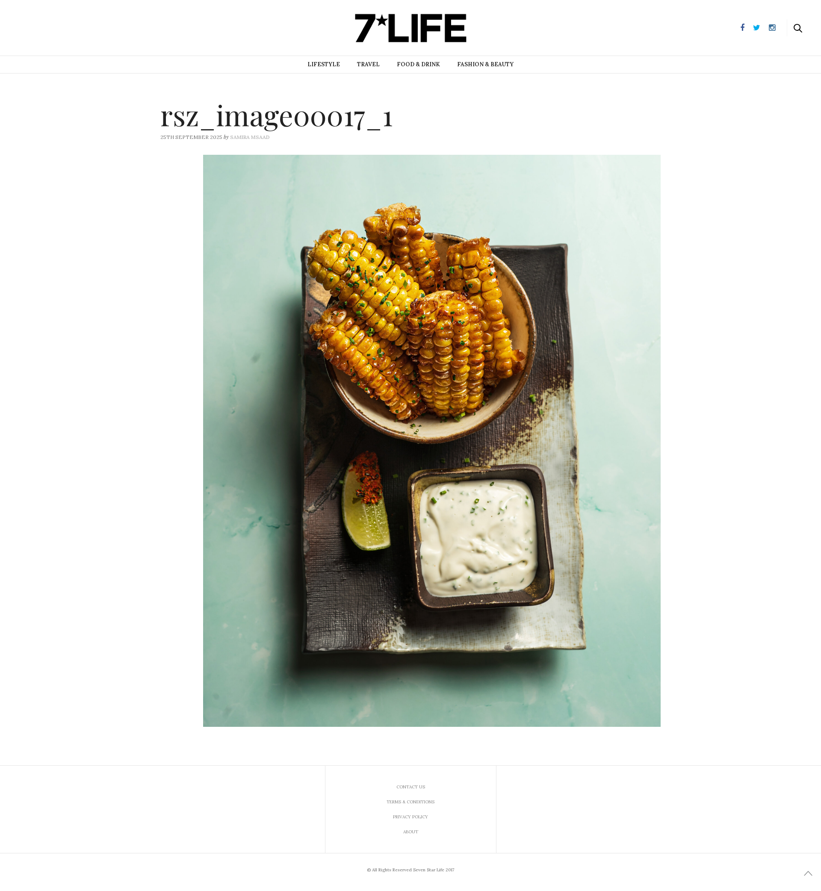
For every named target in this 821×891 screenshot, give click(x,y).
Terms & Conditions (410, 802)
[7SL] (49, 27)
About (410, 832)
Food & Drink (418, 64)
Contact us (410, 787)
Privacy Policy (410, 817)
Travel (368, 64)
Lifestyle (323, 64)
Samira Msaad (250, 137)
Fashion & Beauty (485, 64)
